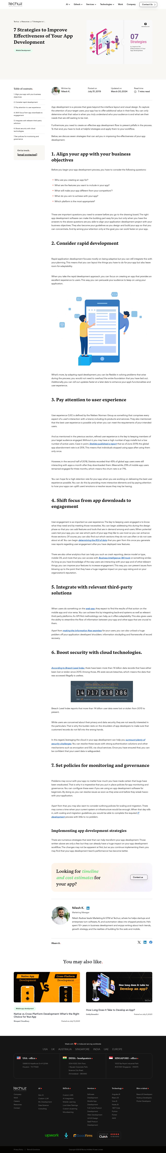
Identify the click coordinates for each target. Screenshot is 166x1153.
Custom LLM (43, 1098)
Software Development (92, 1096)
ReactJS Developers (144, 1094)
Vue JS (114, 1101)
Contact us (138, 877)
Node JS (115, 1104)
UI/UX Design (92, 1118)
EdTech (66, 1088)
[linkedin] (145, 942)
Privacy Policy (18, 1150)
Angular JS (116, 1094)
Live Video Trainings (70, 1105)
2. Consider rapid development (26, 102)
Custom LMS (68, 1095)
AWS (114, 1118)
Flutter (114, 1115)
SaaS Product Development (92, 1123)
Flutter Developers (143, 1101)
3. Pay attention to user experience (27, 107)
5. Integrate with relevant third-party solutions (28, 121)
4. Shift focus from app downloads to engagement (28, 113)
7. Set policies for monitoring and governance (26, 137)
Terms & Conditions (33, 1150)
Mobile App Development (92, 1103)
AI (39, 1088)
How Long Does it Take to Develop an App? (110, 1010)
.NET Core (116, 1108)
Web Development (94, 1115)
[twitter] (139, 942)
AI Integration (68, 1098)
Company (17, 1094)
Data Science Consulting (43, 1107)
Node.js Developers (144, 1098)
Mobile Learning (69, 1102)
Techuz (16, 21)
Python (115, 1111)
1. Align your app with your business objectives (27, 95)
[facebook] (150, 942)
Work (16, 1098)
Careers (17, 1101)
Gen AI (41, 1095)
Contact (17, 1108)
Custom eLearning (70, 1108)
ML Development (45, 1102)
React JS (115, 1098)
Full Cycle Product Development (94, 1109)
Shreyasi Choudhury (21, 1021)
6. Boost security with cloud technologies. (24, 129)
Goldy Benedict (92, 1014)
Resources (25, 21)
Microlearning (68, 1112)
